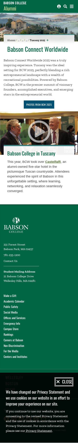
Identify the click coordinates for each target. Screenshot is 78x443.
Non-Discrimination (14, 345)
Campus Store (11, 329)
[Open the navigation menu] (71, 6)
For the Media (11, 351)
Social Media (11, 312)
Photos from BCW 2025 (39, 104)
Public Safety (11, 306)
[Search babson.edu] (65, 6)
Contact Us (10, 261)
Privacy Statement (38, 431)
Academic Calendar (14, 301)
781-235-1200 (12, 255)
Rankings (8, 334)
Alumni (10, 8)
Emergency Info (12, 323)
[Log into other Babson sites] (59, 6)
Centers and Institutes (15, 356)
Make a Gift (10, 295)
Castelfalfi (53, 162)
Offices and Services (14, 318)
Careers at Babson (13, 340)
